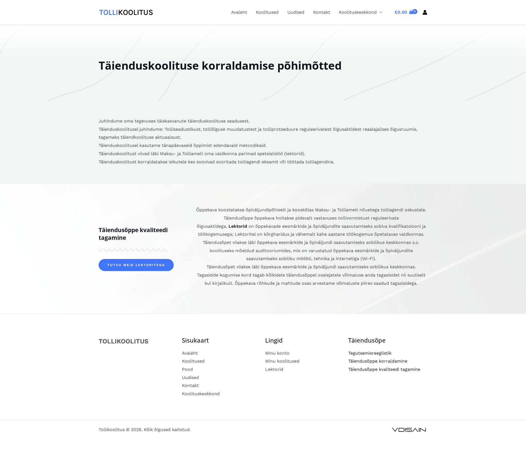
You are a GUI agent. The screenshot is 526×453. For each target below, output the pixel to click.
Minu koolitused (282, 361)
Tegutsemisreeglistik (369, 353)
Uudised (295, 12)
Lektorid (237, 226)
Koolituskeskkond (201, 393)
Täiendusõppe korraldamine (377, 361)
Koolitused (267, 12)
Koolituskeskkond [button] (358, 12)
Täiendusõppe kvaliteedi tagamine (384, 369)
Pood (187, 369)
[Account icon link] (424, 12)
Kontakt (321, 12)
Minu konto (277, 353)
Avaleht (239, 12)
